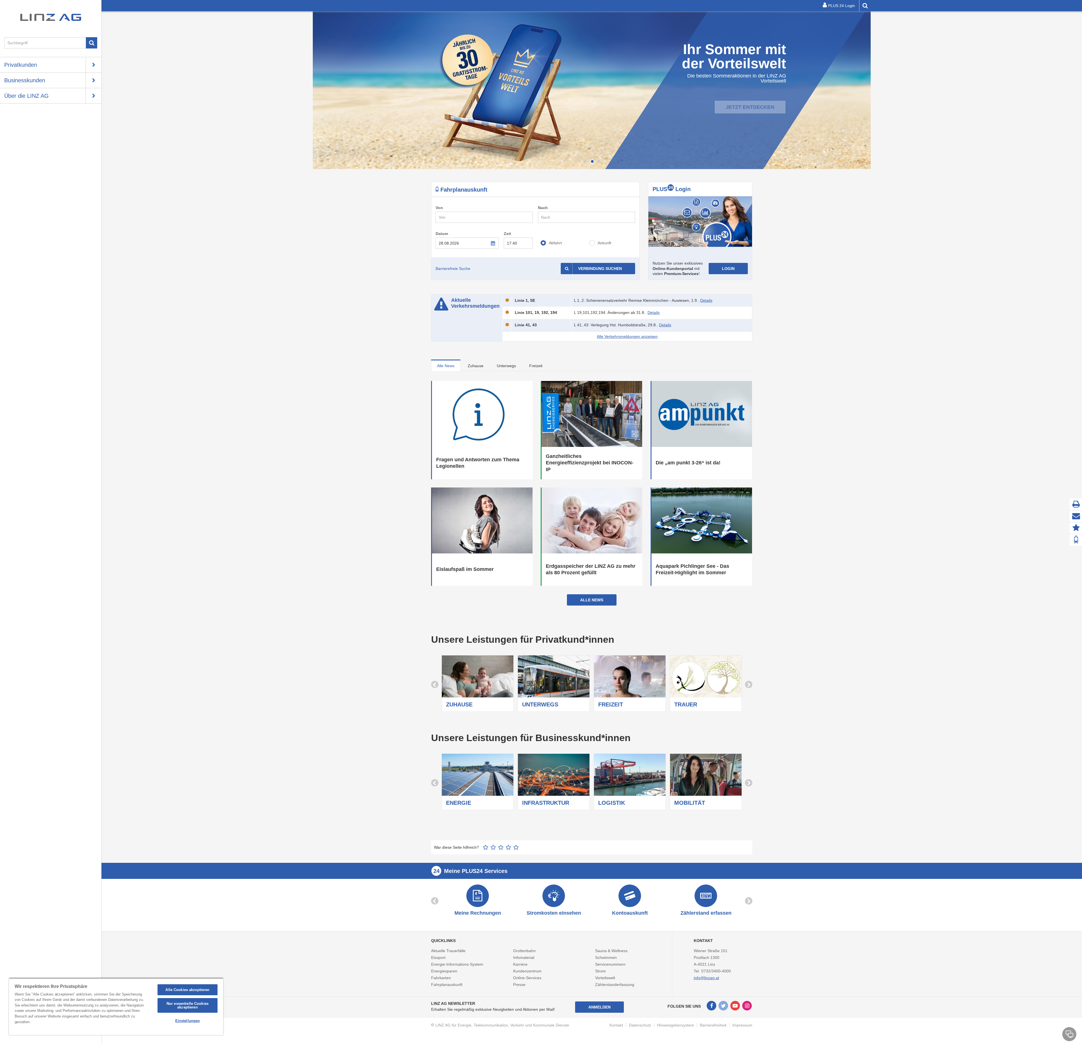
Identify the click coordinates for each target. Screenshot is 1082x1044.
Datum (442, 233)
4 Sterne (508, 847)
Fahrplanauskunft (446, 984)
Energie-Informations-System (457, 964)
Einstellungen (187, 1021)
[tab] (445, 365)
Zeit (507, 233)
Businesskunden (24, 80)
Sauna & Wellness (611, 950)
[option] (592, 90)
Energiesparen (444, 971)
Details (706, 300)
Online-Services (527, 978)
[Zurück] (318, 90)
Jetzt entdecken (750, 100)
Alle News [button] (445, 365)
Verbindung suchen (600, 268)
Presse (519, 984)
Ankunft (604, 243)
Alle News (591, 600)
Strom (600, 971)
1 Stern (485, 847)
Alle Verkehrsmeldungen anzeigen (627, 336)
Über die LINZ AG (26, 96)
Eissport (438, 957)
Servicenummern (610, 964)
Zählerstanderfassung (614, 984)
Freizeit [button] (535, 365)
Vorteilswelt (605, 978)
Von (439, 207)
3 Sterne (500, 847)
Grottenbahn (524, 950)
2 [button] (592, 161)
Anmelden (599, 1007)
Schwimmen (606, 957)
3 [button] (598, 161)
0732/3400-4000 (716, 971)
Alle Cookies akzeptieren (187, 990)
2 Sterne (493, 847)
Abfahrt (555, 243)
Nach (543, 207)
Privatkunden (20, 65)
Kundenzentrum (527, 971)
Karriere (520, 964)
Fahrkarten (441, 978)
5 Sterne (516, 847)
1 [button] (585, 161)
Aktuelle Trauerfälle (448, 950)
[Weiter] (865, 90)
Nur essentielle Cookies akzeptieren (188, 1005)
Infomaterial (523, 957)
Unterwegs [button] (506, 365)
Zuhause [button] (476, 365)
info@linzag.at (706, 978)
